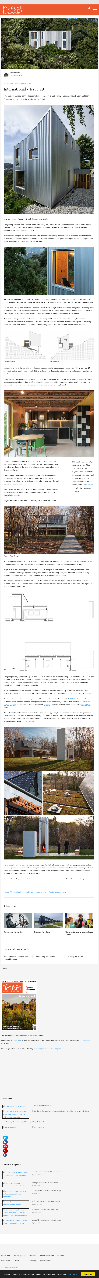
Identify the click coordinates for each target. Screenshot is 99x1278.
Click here (76, 481)
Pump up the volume (42, 932)
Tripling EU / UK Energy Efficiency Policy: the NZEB (25, 1122)
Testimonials (45, 1261)
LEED (72, 699)
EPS (51, 716)
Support (60, 1255)
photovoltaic (85, 704)
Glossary (32, 1261)
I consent (88, 1274)
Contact (32, 1255)
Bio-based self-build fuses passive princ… (46, 1209)
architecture (29, 892)
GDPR (16, 1261)
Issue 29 (8, 892)
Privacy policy (19, 1255)
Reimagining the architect (13, 932)
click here (89, 484)
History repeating (38, 1127)
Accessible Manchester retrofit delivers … (46, 1220)
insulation (47, 704)
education (41, 892)
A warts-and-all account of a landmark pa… (47, 1190)
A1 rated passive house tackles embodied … (47, 1172)
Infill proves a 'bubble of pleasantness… (46, 1182)
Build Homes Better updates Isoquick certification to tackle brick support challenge (60, 1111)
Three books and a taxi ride (41, 1105)
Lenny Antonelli (15, 72)
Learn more (72, 1274)
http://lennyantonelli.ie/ (17, 75)
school (18, 892)
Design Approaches (57, 892)
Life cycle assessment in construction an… (46, 1201)
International (8, 83)
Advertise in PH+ (47, 1255)
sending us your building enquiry (48, 1049)
